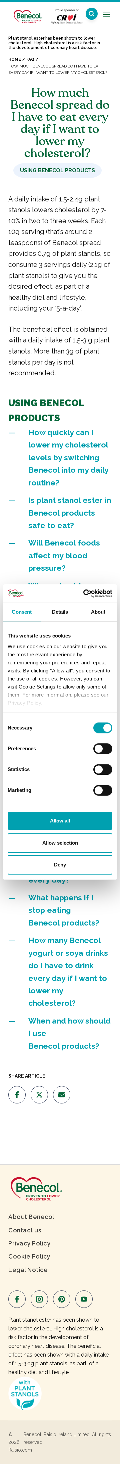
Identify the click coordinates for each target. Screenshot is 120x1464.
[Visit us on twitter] (39, 1094)
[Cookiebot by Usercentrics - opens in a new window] (84, 593)
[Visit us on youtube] (84, 1299)
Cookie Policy (29, 1256)
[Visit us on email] (61, 1094)
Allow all (60, 820)
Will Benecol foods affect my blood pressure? (64, 555)
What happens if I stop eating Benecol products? (63, 910)
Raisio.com (20, 1450)
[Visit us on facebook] (17, 1094)
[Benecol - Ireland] (27, 13)
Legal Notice (28, 1269)
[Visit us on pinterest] (61, 1299)
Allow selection (60, 843)
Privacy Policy (29, 1243)
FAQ (30, 59)
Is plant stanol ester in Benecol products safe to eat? (69, 512)
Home (14, 59)
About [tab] (98, 612)
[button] (91, 13)
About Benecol (31, 1216)
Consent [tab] (22, 612)
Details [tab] (60, 612)
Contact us (24, 1230)
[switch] (102, 748)
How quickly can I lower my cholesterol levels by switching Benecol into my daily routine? (68, 457)
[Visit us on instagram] (39, 1299)
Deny (60, 864)
